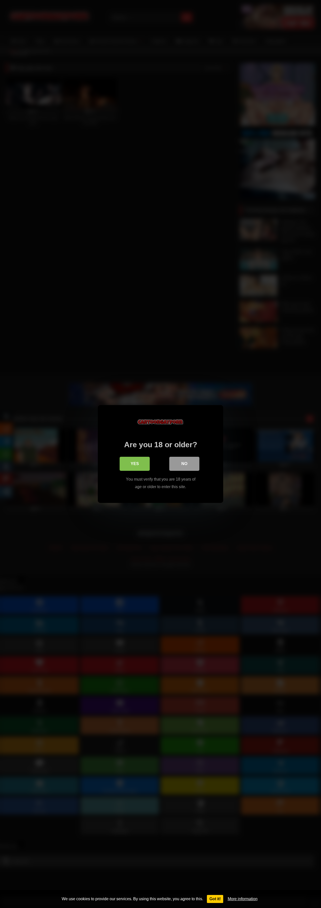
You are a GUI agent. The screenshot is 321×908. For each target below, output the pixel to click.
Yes (135, 464)
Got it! (215, 899)
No (184, 464)
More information (243, 899)
